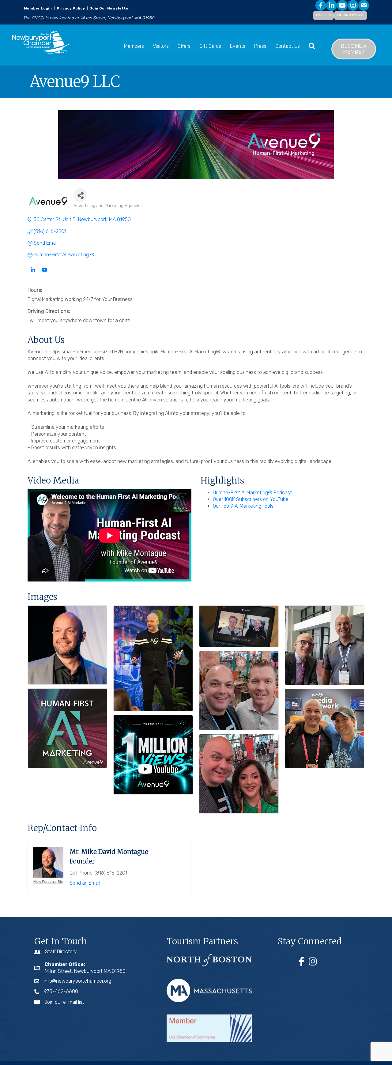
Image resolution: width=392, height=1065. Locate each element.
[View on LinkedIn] (33, 274)
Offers (184, 46)
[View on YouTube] (44, 274)
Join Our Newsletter (109, 8)
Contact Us (287, 46)
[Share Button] (80, 195)
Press (260, 46)
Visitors (161, 46)
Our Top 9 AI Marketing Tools (243, 506)
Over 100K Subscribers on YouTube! (251, 499)
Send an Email (85, 883)
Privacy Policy (71, 8)
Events (237, 46)
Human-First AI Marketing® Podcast (252, 492)
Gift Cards (210, 46)
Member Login (38, 8)
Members (134, 46)
